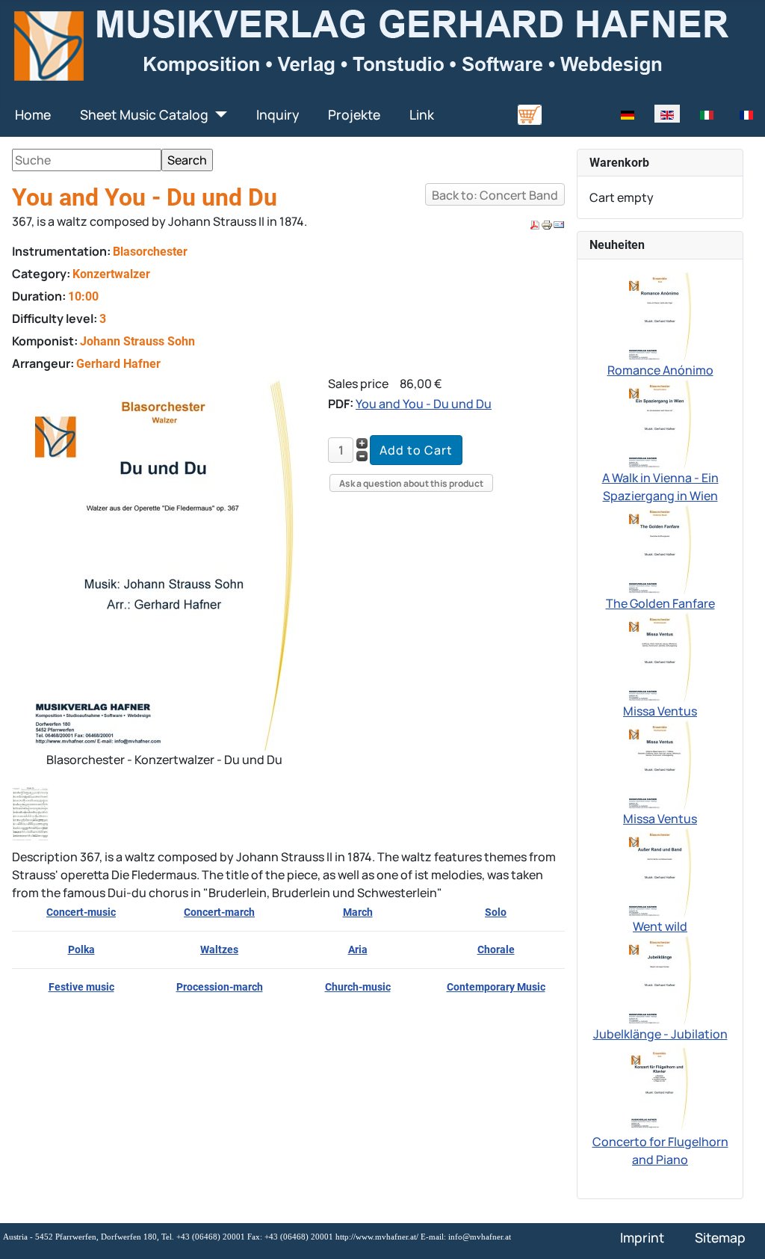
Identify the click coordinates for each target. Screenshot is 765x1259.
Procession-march (219, 987)
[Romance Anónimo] (660, 315)
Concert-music (81, 912)
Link (421, 114)
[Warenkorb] (530, 113)
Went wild (660, 926)
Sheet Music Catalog (144, 114)
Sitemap (720, 1237)
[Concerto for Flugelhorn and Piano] (660, 1086)
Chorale (496, 949)
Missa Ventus (660, 711)
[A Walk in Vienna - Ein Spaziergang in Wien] (660, 422)
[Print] (547, 224)
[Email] (559, 224)
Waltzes (219, 949)
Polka (81, 949)
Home (33, 114)
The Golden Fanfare (660, 603)
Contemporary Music (496, 987)
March (358, 912)
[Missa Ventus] (660, 655)
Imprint (642, 1237)
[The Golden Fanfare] (660, 548)
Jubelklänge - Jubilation (660, 1034)
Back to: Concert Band (495, 195)
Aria (358, 949)
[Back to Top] (739, 1231)
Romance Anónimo (660, 370)
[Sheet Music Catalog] (217, 114)
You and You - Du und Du (424, 403)
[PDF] (535, 224)
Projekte (354, 114)
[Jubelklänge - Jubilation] (660, 978)
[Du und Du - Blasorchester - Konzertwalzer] (164, 562)
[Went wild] (660, 871)
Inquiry (277, 114)
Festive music (81, 987)
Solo (496, 912)
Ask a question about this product (411, 483)
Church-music (358, 987)
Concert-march (219, 912)
